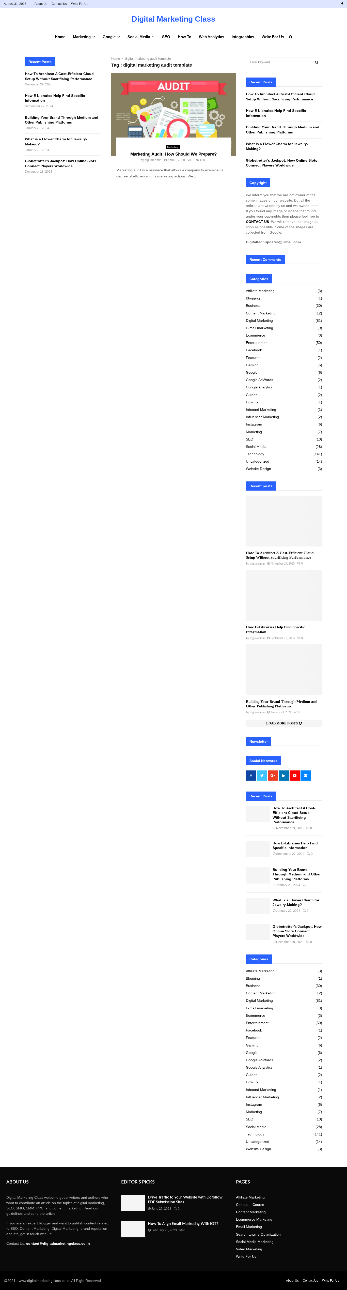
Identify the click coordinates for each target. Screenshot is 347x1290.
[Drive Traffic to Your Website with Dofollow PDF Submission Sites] (133, 1203)
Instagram (254, 424)
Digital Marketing (259, 320)
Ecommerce (255, 335)
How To (184, 37)
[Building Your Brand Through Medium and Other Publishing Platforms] (284, 669)
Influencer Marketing (262, 417)
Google (109, 37)
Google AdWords (259, 380)
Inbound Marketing (261, 409)
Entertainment (257, 343)
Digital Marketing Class (173, 19)
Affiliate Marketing (260, 291)
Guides (251, 395)
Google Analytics (259, 387)
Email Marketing (249, 1227)
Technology (255, 454)
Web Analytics (211, 37)
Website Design (258, 469)
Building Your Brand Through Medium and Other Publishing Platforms (297, 874)
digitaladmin (153, 160)
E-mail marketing (259, 328)
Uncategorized (257, 461)
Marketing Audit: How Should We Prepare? (173, 154)
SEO (166, 37)
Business (253, 305)
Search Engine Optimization (258, 1234)
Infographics (243, 37)
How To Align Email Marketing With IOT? (183, 1224)
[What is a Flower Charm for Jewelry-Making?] (258, 906)
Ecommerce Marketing (254, 1219)
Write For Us (79, 4)
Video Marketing (249, 1249)
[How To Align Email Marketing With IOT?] (133, 1229)
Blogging (253, 298)
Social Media (139, 37)
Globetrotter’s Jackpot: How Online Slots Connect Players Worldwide (297, 931)
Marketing (82, 37)
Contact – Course (250, 1205)
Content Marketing (261, 313)
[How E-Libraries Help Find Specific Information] (284, 595)
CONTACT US (257, 222)
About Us (41, 4)
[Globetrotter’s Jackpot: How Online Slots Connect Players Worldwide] (258, 932)
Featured (253, 358)
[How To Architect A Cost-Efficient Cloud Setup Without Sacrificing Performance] (284, 521)
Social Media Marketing (255, 1242)
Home (60, 37)
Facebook (254, 350)
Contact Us (59, 4)
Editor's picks (138, 1182)
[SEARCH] (316, 62)
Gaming (252, 365)
